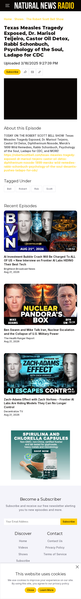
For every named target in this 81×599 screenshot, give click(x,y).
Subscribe (69, 521)
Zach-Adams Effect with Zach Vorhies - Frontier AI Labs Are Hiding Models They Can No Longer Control (39, 403)
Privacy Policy (54, 547)
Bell (9, 188)
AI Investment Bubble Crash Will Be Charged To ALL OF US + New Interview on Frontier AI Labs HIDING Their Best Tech (39, 260)
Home (8, 19)
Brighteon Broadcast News (19, 268)
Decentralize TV (13, 411)
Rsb (36, 188)
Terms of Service (55, 554)
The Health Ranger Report (19, 338)
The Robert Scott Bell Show (45, 19)
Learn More (46, 590)
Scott (49, 188)
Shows (19, 19)
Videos (23, 547)
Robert (23, 188)
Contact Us (55, 541)
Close (30, 590)
